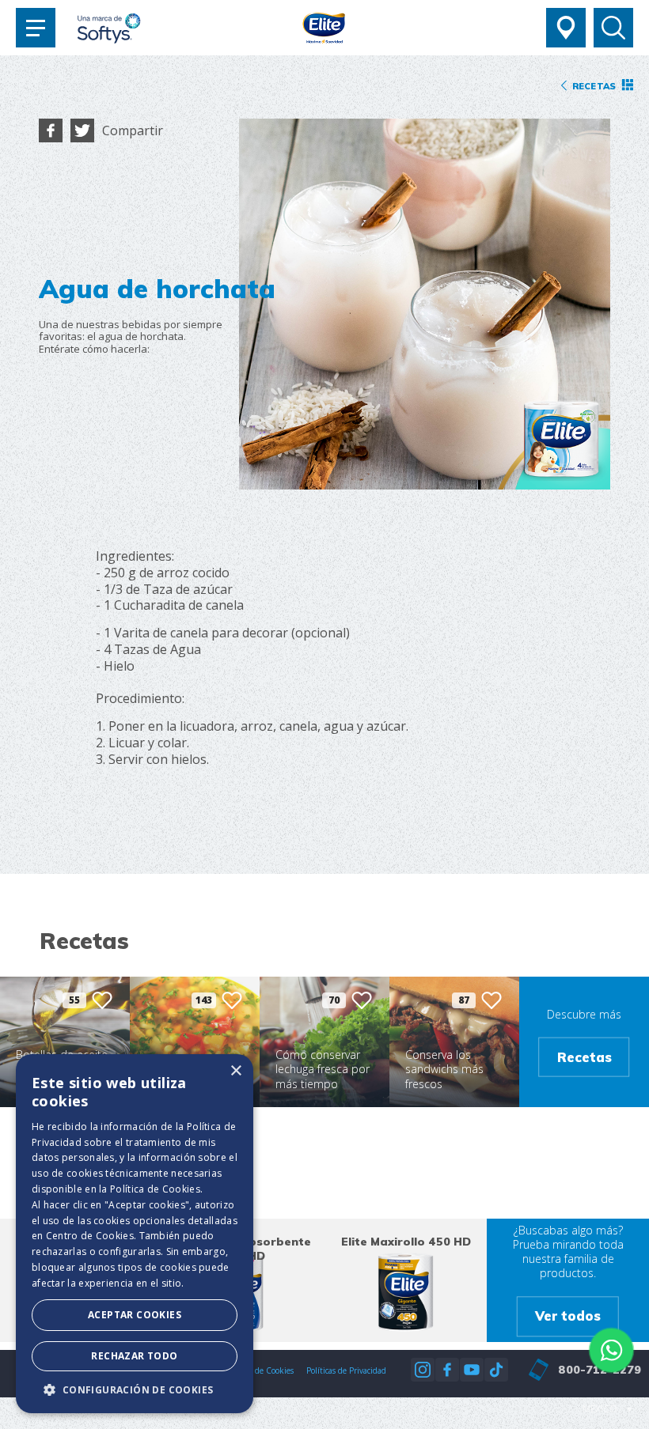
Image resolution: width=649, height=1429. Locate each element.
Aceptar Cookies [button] (134, 1314)
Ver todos (568, 1317)
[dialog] (134, 1233)
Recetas (584, 1056)
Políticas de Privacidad (346, 1370)
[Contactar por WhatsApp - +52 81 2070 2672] (611, 1350)
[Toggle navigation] (35, 27)
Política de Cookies (155, 1189)
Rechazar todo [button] (134, 1356)
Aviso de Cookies (264, 1370)
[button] (134, 1389)
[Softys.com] (108, 30)
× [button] (235, 1071)
